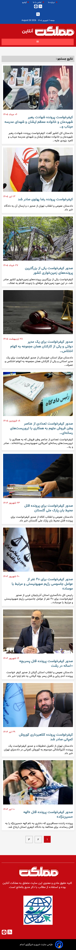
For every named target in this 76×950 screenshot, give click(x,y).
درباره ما (51, 2)
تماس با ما (37, 2)
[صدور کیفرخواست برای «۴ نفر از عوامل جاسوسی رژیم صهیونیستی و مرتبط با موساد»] (38, 551)
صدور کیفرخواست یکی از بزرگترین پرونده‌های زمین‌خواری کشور (49, 270)
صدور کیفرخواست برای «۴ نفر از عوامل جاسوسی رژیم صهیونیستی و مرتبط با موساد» (42, 584)
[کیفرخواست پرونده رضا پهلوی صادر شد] (38, 171)
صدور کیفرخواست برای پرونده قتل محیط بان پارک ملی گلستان (48, 508)
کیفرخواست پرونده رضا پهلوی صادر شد (45, 199)
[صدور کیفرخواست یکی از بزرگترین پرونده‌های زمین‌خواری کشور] (38, 240)
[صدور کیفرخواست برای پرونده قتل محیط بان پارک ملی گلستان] (38, 477)
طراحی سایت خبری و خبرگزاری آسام (36, 944)
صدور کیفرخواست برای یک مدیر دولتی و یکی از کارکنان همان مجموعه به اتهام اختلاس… (41, 347)
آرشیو (24, 2)
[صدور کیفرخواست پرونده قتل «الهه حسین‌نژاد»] (38, 783)
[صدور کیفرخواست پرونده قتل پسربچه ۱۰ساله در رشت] (38, 633)
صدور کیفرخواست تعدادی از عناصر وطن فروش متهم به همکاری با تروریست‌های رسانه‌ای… (41, 428)
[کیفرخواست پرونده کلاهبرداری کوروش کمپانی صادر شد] (38, 706)
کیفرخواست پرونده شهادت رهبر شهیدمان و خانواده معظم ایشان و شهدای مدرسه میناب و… (38, 122)
